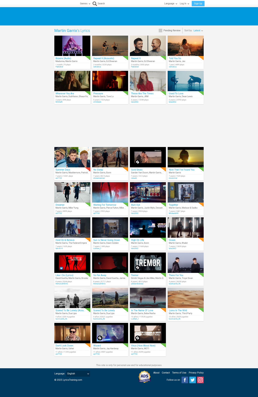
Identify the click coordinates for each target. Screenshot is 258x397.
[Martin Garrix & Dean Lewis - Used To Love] (186, 81)
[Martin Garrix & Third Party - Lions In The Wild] (186, 298)
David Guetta (62, 278)
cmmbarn (97, 102)
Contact (166, 372)
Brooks (85, 278)
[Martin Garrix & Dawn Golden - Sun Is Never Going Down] (110, 227)
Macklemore (74, 172)
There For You (176, 275)
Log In (183, 3)
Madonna (60, 61)
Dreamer (60, 204)
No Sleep (98, 169)
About (156, 372)
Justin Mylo (149, 208)
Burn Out (135, 204)
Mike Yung (73, 208)
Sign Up (198, 3)
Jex (183, 61)
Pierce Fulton (112, 208)
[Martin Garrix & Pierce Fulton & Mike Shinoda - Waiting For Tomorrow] (110, 192)
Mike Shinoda (125, 208)
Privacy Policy (196, 372)
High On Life (137, 240)
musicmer (173, 178)
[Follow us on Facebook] (185, 380)
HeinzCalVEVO (62, 284)
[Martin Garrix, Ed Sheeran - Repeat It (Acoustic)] (110, 46)
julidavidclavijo (137, 284)
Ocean (172, 240)
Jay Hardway (112, 348)
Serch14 (59, 248)
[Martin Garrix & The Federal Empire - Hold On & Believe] (72, 227)
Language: (59, 373)
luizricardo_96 (175, 284)
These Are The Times (142, 93)
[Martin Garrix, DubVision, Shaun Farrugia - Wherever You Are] (72, 81)
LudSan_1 (97, 248)
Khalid (185, 243)
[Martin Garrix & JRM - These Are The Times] (148, 81)
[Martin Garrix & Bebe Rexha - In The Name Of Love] (148, 298)
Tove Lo (110, 96)
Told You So (175, 58)
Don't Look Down (64, 345)
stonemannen (99, 178)
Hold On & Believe (65, 240)
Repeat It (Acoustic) (103, 58)
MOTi (146, 348)
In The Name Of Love (142, 310)
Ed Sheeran (111, 61)
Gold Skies (136, 169)
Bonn (108, 172)
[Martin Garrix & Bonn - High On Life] (148, 227)
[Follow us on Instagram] (200, 380)
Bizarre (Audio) (63, 58)
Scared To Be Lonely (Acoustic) (72, 310)
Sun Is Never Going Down (106, 240)
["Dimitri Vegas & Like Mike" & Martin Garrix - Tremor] (148, 263)
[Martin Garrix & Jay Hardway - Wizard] (110, 333)
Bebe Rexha (149, 313)
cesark (134, 178)
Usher (71, 348)
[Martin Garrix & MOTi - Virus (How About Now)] (148, 333)
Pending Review (172, 30)
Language (169, 3)
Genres (83, 3)
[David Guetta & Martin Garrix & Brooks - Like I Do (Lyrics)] (72, 263)
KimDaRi (59, 102)
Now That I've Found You (181, 169)
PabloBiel (59, 67)
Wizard (97, 345)
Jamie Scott (125, 278)
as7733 (59, 178)
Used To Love (176, 93)
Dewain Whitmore (164, 208)
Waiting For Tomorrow (104, 204)
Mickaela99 (173, 213)
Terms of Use (179, 372)
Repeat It (136, 58)
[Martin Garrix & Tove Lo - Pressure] (110, 81)
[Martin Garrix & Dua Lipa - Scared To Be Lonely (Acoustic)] (72, 298)
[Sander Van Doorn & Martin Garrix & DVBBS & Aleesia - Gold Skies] (148, 157)
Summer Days (63, 169)
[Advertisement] (129, 16)
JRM (146, 96)
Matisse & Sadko (190, 208)
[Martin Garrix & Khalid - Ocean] (186, 227)
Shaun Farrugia (86, 96)
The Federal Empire (78, 243)
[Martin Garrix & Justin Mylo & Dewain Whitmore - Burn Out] (148, 192)
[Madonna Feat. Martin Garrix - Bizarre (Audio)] (72, 46)
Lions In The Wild (178, 310)
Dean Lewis (187, 96)
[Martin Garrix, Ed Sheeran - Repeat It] (148, 46)
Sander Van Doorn (139, 172)
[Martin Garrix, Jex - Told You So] (186, 46)
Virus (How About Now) (143, 345)
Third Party (187, 313)
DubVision (73, 96)
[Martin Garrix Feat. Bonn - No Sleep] (110, 157)
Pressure (98, 93)
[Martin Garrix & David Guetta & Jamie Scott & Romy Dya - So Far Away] (110, 263)
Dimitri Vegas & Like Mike (143, 278)
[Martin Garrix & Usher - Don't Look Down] (72, 333)
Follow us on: (173, 379)
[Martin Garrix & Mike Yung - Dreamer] (72, 192)
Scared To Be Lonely (104, 310)
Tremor (134, 275)
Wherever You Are (65, 93)
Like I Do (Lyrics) (64, 275)
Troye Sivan (187, 278)
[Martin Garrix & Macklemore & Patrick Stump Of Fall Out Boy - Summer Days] (72, 157)
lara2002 (134, 102)
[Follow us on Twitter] (192, 380)
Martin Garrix (71, 61)
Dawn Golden (112, 243)
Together (173, 204)
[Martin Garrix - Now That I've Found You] (186, 157)
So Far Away (99, 275)
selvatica (97, 67)
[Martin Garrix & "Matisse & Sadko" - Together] (186, 192)
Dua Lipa (73, 313)
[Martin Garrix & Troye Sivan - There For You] (186, 263)
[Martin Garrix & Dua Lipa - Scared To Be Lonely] (110, 298)
